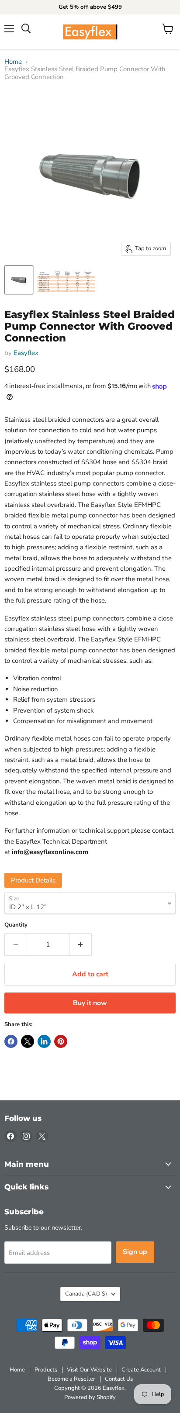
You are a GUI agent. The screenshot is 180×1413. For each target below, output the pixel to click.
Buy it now (90, 1003)
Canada (86, 1294)
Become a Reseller (71, 1379)
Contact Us (119, 1379)
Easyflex (26, 352)
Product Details (33, 880)
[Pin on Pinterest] (60, 1041)
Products (46, 1370)
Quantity (16, 925)
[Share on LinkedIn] (44, 1041)
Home (13, 61)
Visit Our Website (89, 1370)
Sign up (135, 1252)
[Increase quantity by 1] (80, 944)
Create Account (141, 1370)
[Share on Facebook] (10, 1041)
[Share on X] (27, 1041)
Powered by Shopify (90, 1397)
